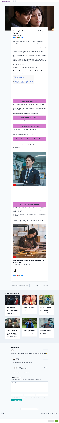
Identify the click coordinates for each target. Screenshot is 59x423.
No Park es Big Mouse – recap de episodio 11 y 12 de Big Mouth (46, 332)
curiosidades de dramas (45, 1)
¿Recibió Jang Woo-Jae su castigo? (20, 78)
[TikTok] (15, 1)
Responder (45, 350)
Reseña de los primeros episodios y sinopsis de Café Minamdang (45, 309)
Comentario (14, 382)
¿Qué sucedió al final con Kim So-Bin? (20, 80)
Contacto (49, 413)
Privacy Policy (54, 413)
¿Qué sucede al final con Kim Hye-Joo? (21, 82)
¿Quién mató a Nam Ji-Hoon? (19, 77)
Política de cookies (48, 415)
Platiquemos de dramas (35, 1)
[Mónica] (15, 270)
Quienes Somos (44, 413)
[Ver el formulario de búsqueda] (11, 1)
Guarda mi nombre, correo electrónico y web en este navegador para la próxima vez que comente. (28, 397)
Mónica (15, 35)
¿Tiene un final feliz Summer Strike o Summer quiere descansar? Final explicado (19, 285)
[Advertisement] (29, 91)
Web (37, 395)
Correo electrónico (28, 395)
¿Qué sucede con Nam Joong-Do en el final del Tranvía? (24, 81)
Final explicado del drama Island (42, 285)
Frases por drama (54, 1)
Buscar (36, 408)
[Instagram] (13, 1)
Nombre (13, 395)
